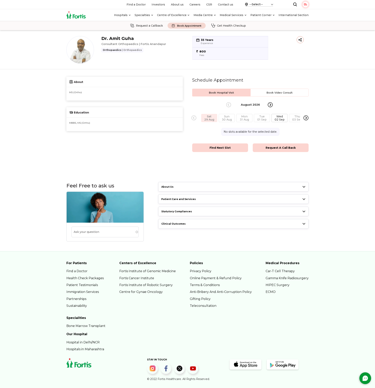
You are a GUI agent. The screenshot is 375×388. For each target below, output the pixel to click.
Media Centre (203, 15)
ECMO (271, 292)
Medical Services (231, 15)
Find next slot (220, 147)
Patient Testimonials (82, 285)
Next (270, 104)
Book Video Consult (279, 92)
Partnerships (76, 299)
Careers (194, 4)
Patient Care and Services (178, 199)
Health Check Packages (85, 278)
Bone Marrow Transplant (85, 326)
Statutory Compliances (176, 211)
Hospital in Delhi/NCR (83, 342)
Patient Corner (260, 15)
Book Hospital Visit (221, 92)
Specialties (142, 15)
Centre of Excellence (172, 15)
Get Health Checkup (231, 25)
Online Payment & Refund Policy (216, 278)
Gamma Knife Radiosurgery (287, 278)
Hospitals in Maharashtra (85, 349)
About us (177, 4)
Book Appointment (189, 25)
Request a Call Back (281, 147)
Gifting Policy (200, 299)
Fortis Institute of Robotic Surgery (146, 285)
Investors (158, 4)
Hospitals (121, 15)
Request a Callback (149, 25)
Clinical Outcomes (173, 223)
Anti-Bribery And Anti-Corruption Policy (221, 292)
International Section (294, 15)
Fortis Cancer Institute (136, 278)
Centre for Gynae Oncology (141, 292)
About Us (167, 186)
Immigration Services (82, 292)
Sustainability (76, 306)
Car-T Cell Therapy (280, 271)
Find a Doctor (136, 4)
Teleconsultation (203, 306)
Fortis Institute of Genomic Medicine (147, 271)
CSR (209, 4)
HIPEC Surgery (277, 285)
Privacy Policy (200, 271)
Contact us (225, 4)
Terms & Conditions (205, 285)
